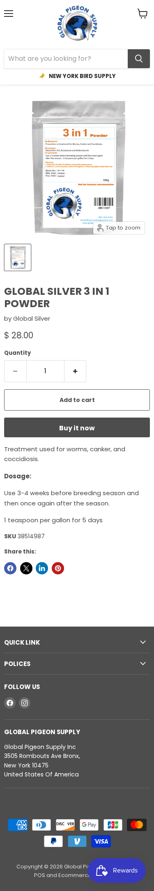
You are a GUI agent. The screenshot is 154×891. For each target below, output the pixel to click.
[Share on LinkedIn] (42, 568)
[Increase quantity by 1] (75, 371)
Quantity (17, 353)
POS (39, 875)
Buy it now (77, 428)
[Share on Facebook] (10, 568)
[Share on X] (26, 568)
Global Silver (31, 318)
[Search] (139, 58)
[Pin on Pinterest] (58, 568)
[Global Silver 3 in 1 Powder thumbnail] (18, 257)
